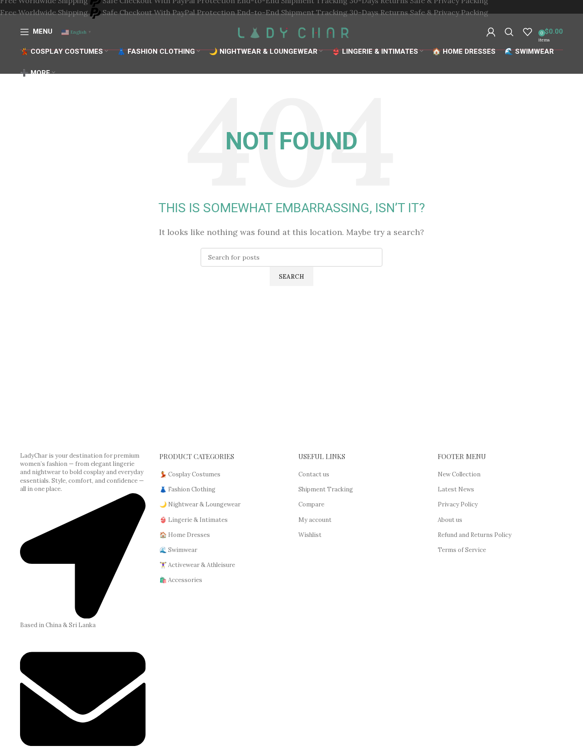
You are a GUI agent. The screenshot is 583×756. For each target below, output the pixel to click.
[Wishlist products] (527, 32)
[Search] (509, 32)
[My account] (491, 32)
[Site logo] (292, 31)
